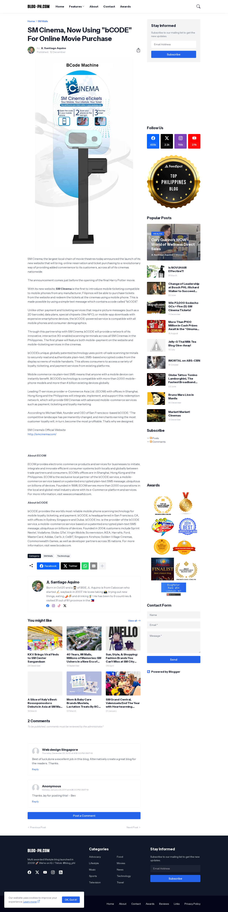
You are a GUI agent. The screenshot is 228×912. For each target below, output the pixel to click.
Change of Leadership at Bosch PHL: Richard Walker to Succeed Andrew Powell (183, 287)
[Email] (93, 566)
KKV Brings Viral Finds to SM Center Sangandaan (43, 658)
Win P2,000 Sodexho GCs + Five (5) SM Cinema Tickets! (183, 306)
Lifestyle (94, 863)
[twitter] (64, 605)
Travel (120, 882)
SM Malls (43, 21)
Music (92, 869)
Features (75, 6)
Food (120, 856)
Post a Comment (84, 815)
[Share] (137, 50)
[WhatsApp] (85, 566)
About (93, 6)
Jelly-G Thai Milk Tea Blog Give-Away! (182, 343)
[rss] (61, 872)
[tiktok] (59, 605)
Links (177, 903)
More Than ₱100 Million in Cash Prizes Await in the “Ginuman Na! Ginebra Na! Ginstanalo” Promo (183, 325)
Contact (109, 6)
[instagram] (53, 605)
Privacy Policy (192, 903)
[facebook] (47, 605)
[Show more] (102, 566)
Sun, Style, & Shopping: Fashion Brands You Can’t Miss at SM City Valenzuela (122, 658)
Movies (121, 863)
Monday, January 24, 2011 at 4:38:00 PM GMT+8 (65, 789)
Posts (155, 438)
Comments (158, 441)
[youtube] (45, 872)
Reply (35, 769)
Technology (63, 556)
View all (132, 620)
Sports (93, 876)
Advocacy (95, 856)
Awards (125, 6)
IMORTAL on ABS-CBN (184, 360)
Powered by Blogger (165, 671)
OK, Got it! (71, 899)
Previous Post (38, 827)
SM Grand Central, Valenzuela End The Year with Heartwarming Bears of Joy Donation (123, 703)
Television (95, 882)
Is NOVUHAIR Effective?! (177, 269)
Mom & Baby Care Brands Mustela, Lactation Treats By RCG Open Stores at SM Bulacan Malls (84, 703)
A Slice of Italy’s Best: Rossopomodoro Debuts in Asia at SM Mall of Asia (45, 703)
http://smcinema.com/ (42, 434)
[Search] (196, 6)
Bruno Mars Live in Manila (181, 396)
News (120, 869)
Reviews (164, 903)
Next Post (132, 827)
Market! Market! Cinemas (179, 413)
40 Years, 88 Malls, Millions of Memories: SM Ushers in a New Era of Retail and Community (84, 658)
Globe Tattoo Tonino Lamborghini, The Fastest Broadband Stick (182, 378)
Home (60, 6)
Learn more (30, 901)
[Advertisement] (177, 93)
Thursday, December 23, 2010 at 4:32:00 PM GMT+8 (67, 753)
